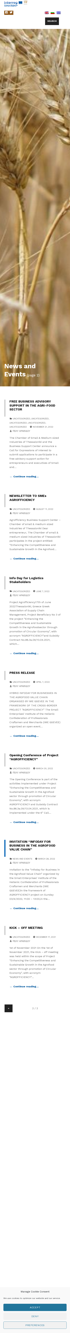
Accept (35, 1307)
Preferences (35, 1325)
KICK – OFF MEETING (26, 928)
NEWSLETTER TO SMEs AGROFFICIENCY (27, 498)
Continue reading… (26, 476)
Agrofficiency (43, 3)
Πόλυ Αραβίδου (21, 431)
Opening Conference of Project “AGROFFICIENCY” (33, 757)
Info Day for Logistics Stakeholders (26, 580)
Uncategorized (21, 418)
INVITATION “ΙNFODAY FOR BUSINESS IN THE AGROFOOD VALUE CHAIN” (32, 845)
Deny (35, 1316)
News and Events (22, 859)
